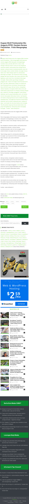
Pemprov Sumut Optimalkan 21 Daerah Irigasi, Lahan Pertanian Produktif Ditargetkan (17, 362)
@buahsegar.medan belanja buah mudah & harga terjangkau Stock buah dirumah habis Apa (25, 206)
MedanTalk (23, 201)
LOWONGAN (7, 197)
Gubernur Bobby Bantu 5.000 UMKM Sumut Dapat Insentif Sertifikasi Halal (17, 371)
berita (2, 50)
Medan (17, 201)
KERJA (11, 197)
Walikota (3, 246)
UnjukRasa (24, 234)
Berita (7, 201)
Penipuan (3, 237)
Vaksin (23, 232)
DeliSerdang (3, 245)
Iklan (2, 241)
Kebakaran (25, 239)
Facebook (16, 501)
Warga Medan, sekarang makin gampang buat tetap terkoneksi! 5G (17, 337)
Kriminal (7, 236)
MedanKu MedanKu (16, 52)
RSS (20, 501)
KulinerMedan (13, 234)
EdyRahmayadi (21, 245)
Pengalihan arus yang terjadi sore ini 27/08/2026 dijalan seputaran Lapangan (17, 379)
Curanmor (22, 236)
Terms (16, 502)
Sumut (7, 203)
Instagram (6, 501)
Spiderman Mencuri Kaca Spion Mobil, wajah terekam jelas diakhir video (17, 329)
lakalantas (19, 239)
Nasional (9, 245)
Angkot (2, 236)
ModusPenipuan (14, 237)
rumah (18, 164)
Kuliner (7, 234)
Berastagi (18, 241)
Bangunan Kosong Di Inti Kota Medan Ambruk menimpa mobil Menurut (16, 345)
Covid (19, 232)
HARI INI (25, 194)
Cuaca (20, 237)
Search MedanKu (5, 221)
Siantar (23, 243)
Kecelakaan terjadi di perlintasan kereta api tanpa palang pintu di (16, 322)
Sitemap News (11, 502)
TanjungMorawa (10, 243)
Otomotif (3, 234)
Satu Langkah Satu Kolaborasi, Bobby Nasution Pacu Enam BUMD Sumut (17, 386)
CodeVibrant (14, 499)
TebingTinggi (18, 243)
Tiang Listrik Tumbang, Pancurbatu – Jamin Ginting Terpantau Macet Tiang (17, 314)
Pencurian (16, 236)
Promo (6, 241)
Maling (11, 236)
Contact (21, 502)
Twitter (11, 501)
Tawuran (7, 239)
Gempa (2, 239)
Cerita (10, 55)
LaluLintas (3, 232)
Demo (19, 234)
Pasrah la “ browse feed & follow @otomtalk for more (14, 472)
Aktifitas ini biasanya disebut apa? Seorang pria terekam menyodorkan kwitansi (17, 353)
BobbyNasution (9, 246)
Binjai (23, 241)
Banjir (24, 237)
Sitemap (24, 501)
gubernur (15, 245)
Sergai (3, 203)
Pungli (7, 237)
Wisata (13, 241)
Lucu (16, 232)
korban (12, 201)
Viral (10, 241)
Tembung (3, 243)
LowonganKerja (10, 232)
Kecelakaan (13, 239)
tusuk (13, 203)
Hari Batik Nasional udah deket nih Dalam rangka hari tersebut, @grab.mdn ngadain (5, 206)
